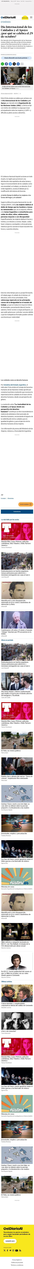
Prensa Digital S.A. (17, 1260)
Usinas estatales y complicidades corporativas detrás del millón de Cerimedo (17, 1004)
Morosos (18, 1)
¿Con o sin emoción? (8, 1031)
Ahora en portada (7, 640)
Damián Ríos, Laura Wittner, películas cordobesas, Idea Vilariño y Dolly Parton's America (16, 543)
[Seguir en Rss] (20, 1250)
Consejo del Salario (28, 1)
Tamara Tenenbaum (6, 547)
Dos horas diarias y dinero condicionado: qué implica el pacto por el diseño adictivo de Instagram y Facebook (16, 693)
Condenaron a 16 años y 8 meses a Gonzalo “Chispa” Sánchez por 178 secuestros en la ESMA (16, 632)
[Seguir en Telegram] (10, 1250)
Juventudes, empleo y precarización (14, 833)
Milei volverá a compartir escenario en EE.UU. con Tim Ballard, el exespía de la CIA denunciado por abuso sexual (15, 944)
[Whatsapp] (2, 63)
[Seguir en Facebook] (7, 1250)
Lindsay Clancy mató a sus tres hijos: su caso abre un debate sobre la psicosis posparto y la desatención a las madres (15, 806)
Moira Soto (4, 780)
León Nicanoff (5, 577)
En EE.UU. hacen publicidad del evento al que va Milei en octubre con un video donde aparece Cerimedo (16, 973)
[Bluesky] (10, 63)
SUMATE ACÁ (10, 1241)
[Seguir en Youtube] (16, 1250)
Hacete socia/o (25, 17)
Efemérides (11, 498)
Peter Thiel (22, 1)
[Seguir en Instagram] (13, 1250)
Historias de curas (7, 887)
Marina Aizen (4, 752)
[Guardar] (22, 63)
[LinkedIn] (18, 63)
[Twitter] (14, 63)
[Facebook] (6, 63)
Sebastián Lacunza (6, 1007)
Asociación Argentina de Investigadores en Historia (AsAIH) (16, 889)
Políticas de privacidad (17, 1262)
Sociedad (3, 498)
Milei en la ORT (13, 1)
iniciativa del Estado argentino (15, 385)
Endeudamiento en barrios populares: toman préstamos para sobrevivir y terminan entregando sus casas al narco (15, 573)
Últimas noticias (6, 981)
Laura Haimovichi (5, 1033)
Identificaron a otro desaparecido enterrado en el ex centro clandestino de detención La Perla (16, 602)
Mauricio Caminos (6, 948)
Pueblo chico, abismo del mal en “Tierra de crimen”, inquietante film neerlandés (16, 777)
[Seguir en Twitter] (4, 1250)
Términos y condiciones (17, 1265)
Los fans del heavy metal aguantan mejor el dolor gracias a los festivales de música (17, 860)
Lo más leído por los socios (10, 519)
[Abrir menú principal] (31, 17)
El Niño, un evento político (11, 751)
